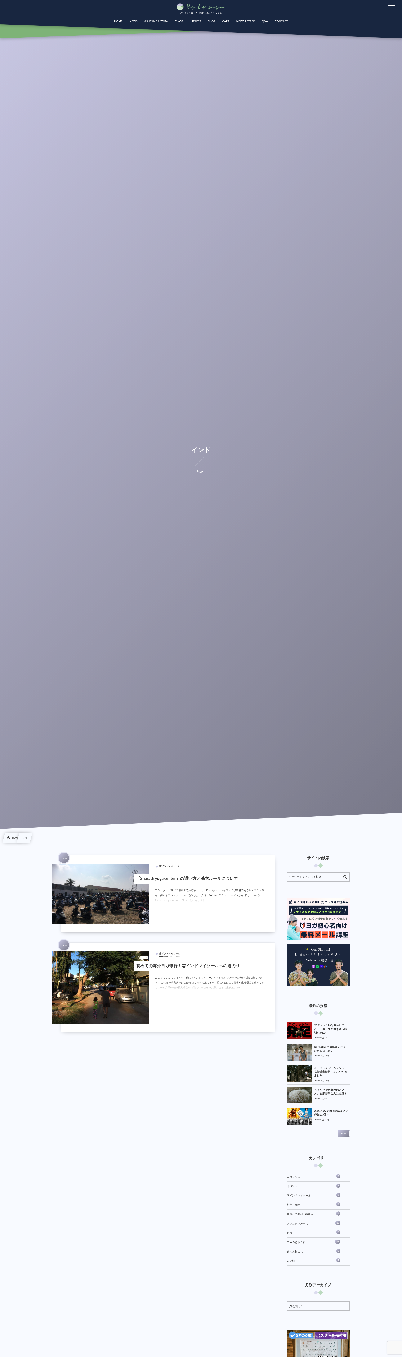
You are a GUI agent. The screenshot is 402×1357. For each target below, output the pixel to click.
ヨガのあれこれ (313, 1242)
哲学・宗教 (313, 1204)
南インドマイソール (313, 1195)
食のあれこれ (313, 1251)
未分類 (313, 1260)
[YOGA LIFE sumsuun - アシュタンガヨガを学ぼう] (201, 7)
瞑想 (313, 1232)
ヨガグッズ (313, 1176)
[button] (391, 5)
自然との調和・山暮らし (313, 1214)
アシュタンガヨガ (313, 1223)
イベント (313, 1186)
